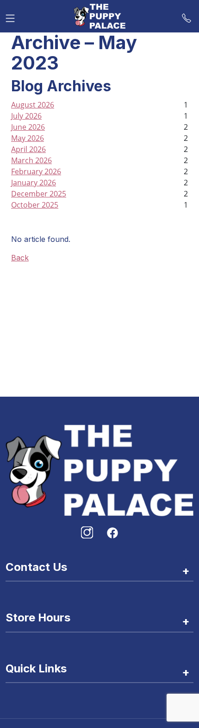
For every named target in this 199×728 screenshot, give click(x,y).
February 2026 (36, 171)
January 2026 (33, 182)
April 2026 (28, 149)
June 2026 (28, 127)
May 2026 (27, 138)
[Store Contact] (186, 16)
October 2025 (34, 205)
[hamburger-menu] (10, 16)
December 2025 (38, 194)
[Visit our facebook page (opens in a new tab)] (112, 532)
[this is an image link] (99, 469)
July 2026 (26, 116)
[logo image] (99, 16)
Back (20, 257)
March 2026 (31, 160)
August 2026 (32, 105)
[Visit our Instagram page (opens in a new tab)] (87, 532)
